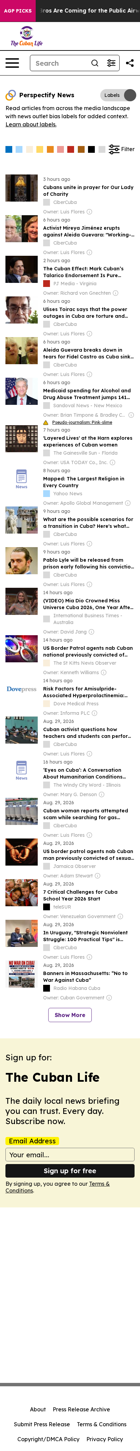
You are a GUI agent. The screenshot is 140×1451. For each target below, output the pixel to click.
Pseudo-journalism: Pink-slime (82, 422)
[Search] (95, 63)
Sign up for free (70, 1170)
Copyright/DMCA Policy (48, 1439)
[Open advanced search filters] (111, 63)
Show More (70, 1015)
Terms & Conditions (101, 1424)
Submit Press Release (42, 1424)
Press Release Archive (81, 1409)
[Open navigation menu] (12, 63)
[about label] (46, 202)
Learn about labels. (30, 124)
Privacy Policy (104, 1439)
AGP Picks (18, 11)
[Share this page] (130, 63)
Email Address (32, 1141)
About (38, 1409)
